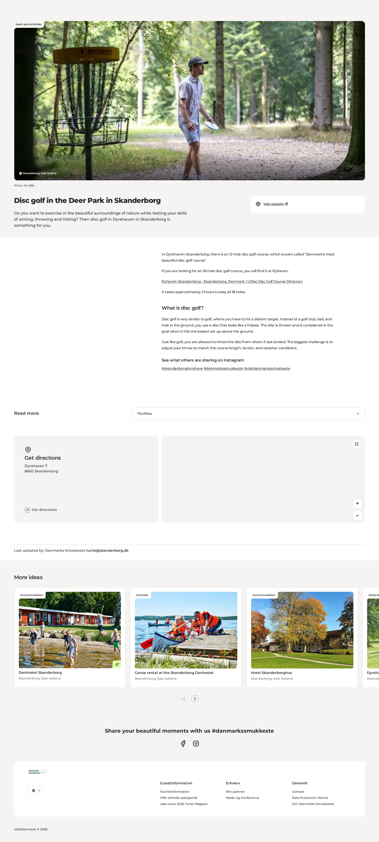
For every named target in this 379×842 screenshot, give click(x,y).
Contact (298, 792)
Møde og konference (242, 798)
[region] (263, 479)
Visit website (273, 204)
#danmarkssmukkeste (223, 368)
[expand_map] (356, 444)
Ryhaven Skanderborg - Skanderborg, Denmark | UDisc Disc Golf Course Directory (232, 281)
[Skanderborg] (38, 772)
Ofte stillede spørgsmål (178, 798)
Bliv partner (235, 792)
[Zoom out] (357, 516)
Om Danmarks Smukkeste (313, 804)
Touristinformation (175, 792)
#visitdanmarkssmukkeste (267, 368)
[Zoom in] (357, 503)
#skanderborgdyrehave (182, 368)
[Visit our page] (196, 743)
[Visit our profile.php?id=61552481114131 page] (183, 743)
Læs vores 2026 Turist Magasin (184, 804)
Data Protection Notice (310, 798)
